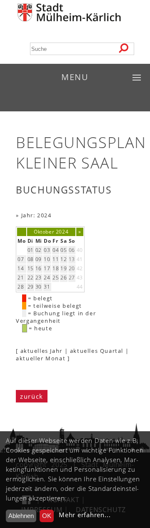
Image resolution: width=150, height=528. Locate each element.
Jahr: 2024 (36, 215)
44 (80, 286)
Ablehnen (21, 515)
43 (80, 277)
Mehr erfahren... (84, 514)
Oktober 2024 (51, 231)
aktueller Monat (40, 358)
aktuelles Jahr (41, 351)
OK (46, 515)
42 (80, 268)
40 (80, 250)
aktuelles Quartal (96, 351)
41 (80, 259)
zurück (31, 396)
